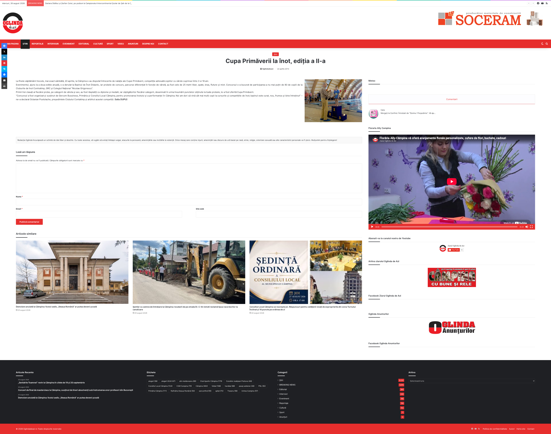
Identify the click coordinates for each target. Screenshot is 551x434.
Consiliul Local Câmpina (160, 386)
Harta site (521, 429)
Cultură (98, 43)
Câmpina (202, 386)
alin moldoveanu (187, 381)
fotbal (216, 386)
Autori (512, 429)
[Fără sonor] (526, 226)
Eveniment (69, 43)
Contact (163, 43)
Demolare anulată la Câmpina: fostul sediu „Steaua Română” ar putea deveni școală (56, 306)
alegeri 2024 (168, 381)
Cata (383, 110)
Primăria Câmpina (157, 391)
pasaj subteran (246, 386)
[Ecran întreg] (531, 226)
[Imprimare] (4, 86)
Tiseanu (232, 391)
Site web (200, 209)
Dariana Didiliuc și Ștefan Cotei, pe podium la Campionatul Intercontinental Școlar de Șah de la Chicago (91, 3)
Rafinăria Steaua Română (183, 391)
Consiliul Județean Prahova (239, 381)
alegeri (152, 381)
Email (19, 209)
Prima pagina (11, 43)
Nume (19, 196)
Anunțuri (133, 43)
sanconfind (205, 391)
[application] (451, 182)
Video (121, 43)
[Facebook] (4, 46)
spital (219, 391)
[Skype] (4, 69)
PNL (262, 386)
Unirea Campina (249, 391)
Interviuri (53, 43)
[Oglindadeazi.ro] (12, 23)
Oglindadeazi (267, 69)
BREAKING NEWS (287, 385)
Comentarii (451, 99)
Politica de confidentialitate (495, 429)
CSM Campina (184, 386)
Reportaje (37, 43)
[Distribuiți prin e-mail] (4, 80)
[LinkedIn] (4, 57)
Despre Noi (148, 43)
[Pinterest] (4, 63)
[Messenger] (4, 75)
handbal (230, 386)
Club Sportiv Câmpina (211, 381)
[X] (4, 52)
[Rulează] (372, 226)
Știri (25, 43)
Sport (110, 43)
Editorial (84, 43)
